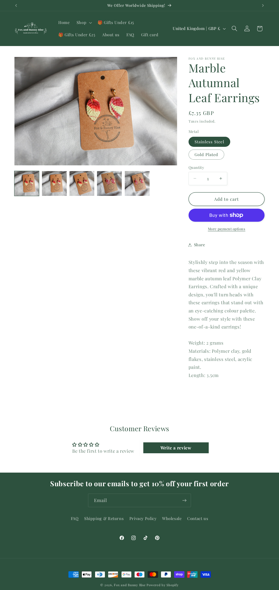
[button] (83, 23)
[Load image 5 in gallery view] (137, 183)
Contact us (197, 518)
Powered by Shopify (162, 585)
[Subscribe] (184, 500)
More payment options (226, 228)
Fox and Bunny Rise (129, 585)
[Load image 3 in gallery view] (81, 183)
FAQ (75, 518)
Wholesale (172, 518)
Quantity (196, 167)
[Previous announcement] (16, 5)
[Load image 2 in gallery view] (54, 183)
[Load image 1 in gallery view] (26, 183)
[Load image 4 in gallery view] (109, 183)
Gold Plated (207, 154)
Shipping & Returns (104, 518)
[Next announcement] (263, 5)
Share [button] (199, 244)
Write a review (176, 448)
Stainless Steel (209, 141)
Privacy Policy (143, 518)
